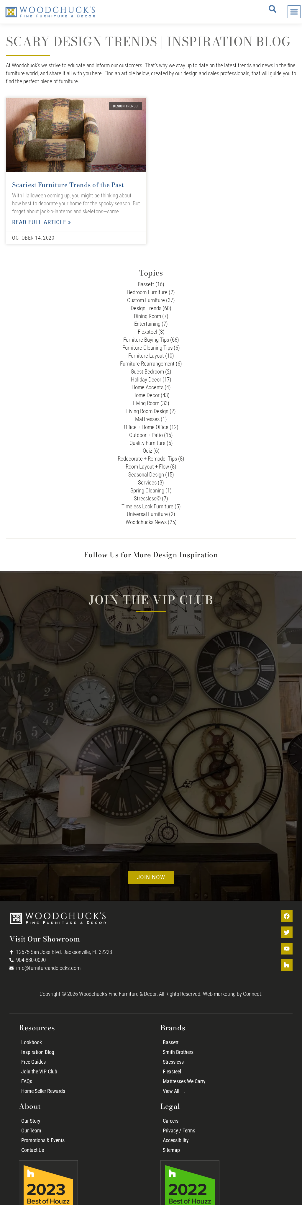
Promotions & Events (43, 1140)
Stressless (173, 1062)
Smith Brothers (178, 1052)
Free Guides (33, 1062)
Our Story (30, 1121)
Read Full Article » (41, 222)
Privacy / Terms (179, 1131)
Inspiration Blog (37, 1052)
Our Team (31, 1131)
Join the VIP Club (39, 1072)
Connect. (253, 993)
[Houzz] (287, 965)
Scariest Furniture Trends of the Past (68, 184)
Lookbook (31, 1042)
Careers (170, 1121)
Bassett (170, 1042)
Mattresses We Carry (184, 1081)
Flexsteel (172, 1072)
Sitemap (171, 1150)
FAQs (26, 1081)
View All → (174, 1091)
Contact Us (32, 1150)
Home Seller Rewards (43, 1091)
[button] (272, 9)
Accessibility (176, 1140)
